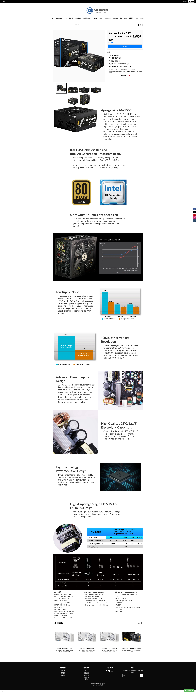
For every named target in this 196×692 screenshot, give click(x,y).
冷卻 (66, 18)
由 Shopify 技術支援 (98, 685)
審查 (121, 18)
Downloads (140, 18)
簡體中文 (131, 18)
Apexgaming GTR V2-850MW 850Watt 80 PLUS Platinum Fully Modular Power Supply (64, 650)
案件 (53, 18)
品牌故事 (63, 672)
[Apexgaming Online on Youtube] (142, 25)
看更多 (139, 623)
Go (141, 675)
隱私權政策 (86, 672)
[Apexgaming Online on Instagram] (140, 25)
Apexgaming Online (100, 683)
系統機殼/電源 (86, 18)
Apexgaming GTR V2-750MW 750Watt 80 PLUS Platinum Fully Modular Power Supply (86, 650)
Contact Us (189, 690)
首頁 (53, 24)
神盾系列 (95, 18)
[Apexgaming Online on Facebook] (138, 25)
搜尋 (86, 670)
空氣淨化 (71, 18)
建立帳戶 (185, 1)
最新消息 (63, 675)
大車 (192, 1)
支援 (101, 18)
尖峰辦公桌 (78, 18)
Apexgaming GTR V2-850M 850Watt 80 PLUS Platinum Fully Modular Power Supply (132, 650)
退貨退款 (86, 675)
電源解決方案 (59, 18)
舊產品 (86, 679)
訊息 (125, 18)
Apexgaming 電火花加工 (111, 18)
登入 (180, 1)
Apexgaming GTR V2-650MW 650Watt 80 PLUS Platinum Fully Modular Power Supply (109, 650)
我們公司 (63, 670)
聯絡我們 (63, 674)
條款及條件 (86, 674)
